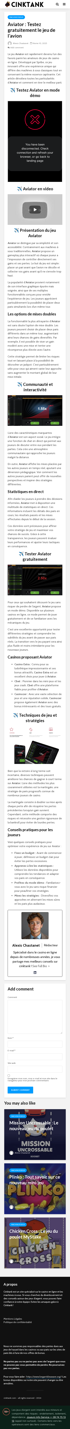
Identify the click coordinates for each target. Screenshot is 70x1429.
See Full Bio (39, 966)
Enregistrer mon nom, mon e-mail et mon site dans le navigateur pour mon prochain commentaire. (32, 1080)
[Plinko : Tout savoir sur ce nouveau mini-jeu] (35, 1188)
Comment (12, 997)
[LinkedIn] (35, 973)
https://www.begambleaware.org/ (43, 1376)
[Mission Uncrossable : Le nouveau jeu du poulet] (35, 1134)
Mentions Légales (13, 1318)
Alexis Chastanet (20, 43)
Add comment (17, 47)
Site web (11, 1063)
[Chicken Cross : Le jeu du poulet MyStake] (35, 1242)
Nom (10, 1038)
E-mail (11, 1051)
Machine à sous (16, 17)
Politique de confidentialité (18, 1322)
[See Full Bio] (49, 966)
